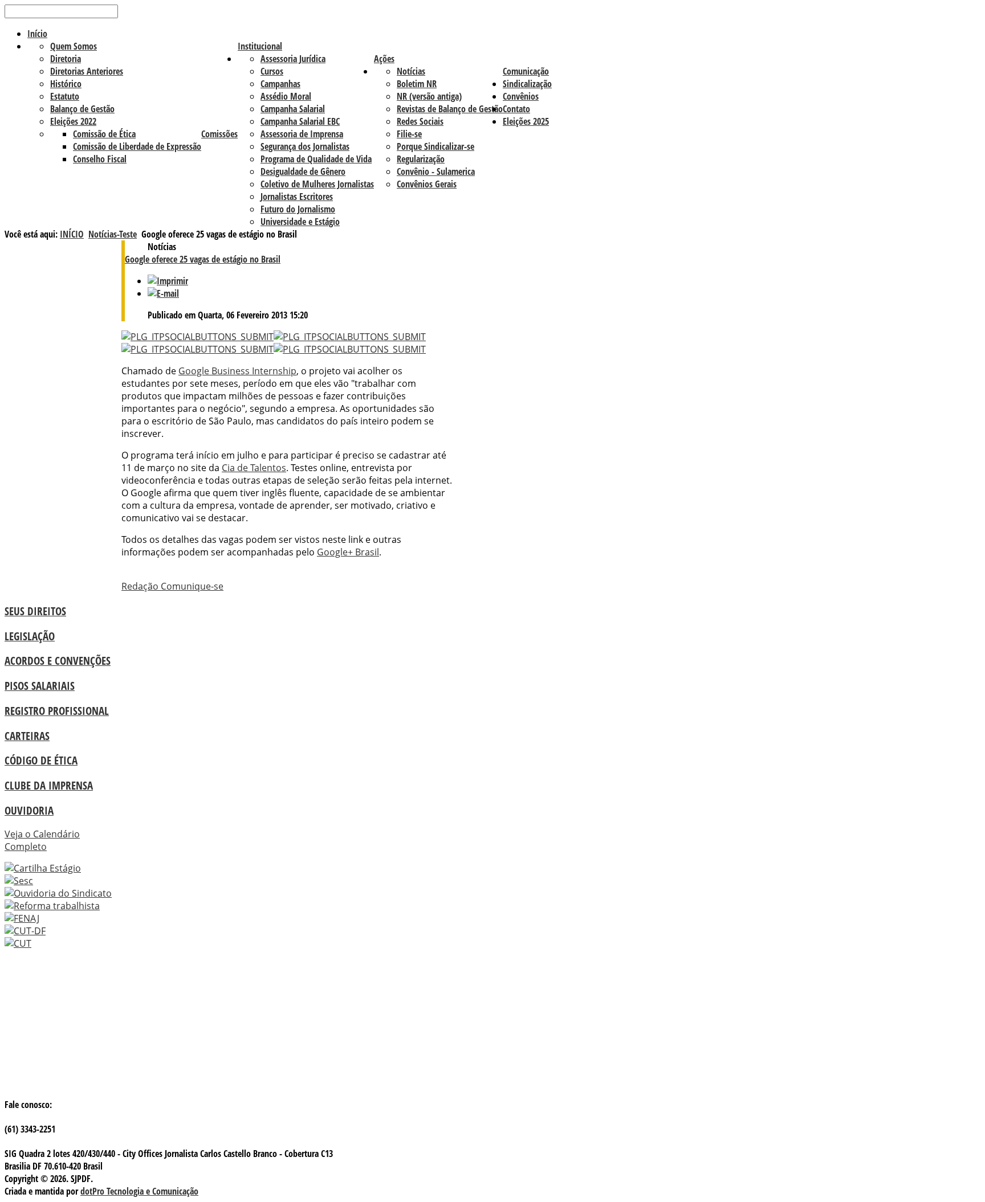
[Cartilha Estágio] (43, 868)
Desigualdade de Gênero (303, 171)
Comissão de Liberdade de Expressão (137, 146)
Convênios (521, 96)
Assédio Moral (286, 96)
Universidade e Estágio (300, 221)
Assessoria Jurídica (293, 58)
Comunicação (526, 71)
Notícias (411, 71)
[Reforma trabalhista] (52, 906)
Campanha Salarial (293, 109)
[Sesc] (19, 880)
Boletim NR (417, 83)
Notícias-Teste (112, 234)
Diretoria (65, 58)
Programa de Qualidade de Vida (316, 159)
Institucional (260, 46)
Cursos (272, 71)
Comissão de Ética (104, 134)
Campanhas (280, 83)
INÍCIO (72, 234)
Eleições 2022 (73, 121)
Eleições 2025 (526, 121)
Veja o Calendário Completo (42, 840)
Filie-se (409, 134)
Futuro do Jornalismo (298, 209)
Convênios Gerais (427, 184)
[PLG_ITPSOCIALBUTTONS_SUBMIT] (197, 336)
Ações (384, 58)
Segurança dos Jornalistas (305, 146)
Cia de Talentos (254, 467)
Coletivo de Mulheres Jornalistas (317, 184)
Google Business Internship (237, 371)
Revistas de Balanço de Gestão (450, 109)
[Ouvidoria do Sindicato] (58, 893)
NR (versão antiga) (429, 96)
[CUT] (18, 943)
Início (37, 33)
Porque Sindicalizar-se (435, 146)
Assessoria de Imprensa (302, 134)
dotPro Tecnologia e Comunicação (139, 1191)
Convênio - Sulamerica (436, 171)
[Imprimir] (168, 281)
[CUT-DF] (25, 931)
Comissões (219, 134)
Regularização (421, 159)
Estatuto (64, 96)
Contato (516, 109)
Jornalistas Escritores (297, 196)
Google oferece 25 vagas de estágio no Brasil (202, 259)
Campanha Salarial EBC (300, 121)
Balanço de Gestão (82, 109)
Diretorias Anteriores (86, 71)
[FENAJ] (22, 918)
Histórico (66, 83)
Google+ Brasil (348, 552)
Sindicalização (527, 83)
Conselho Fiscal (100, 159)
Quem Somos (73, 46)
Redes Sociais (420, 121)
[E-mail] (163, 293)
